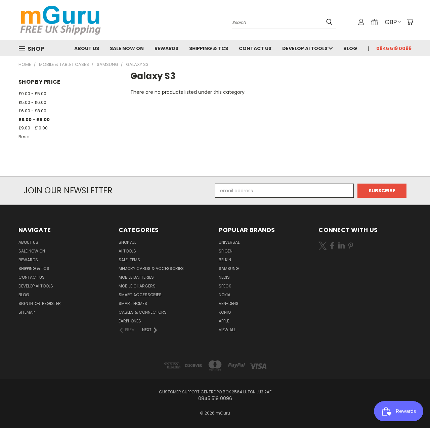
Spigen (225, 251)
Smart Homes (133, 303)
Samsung (229, 268)
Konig (225, 312)
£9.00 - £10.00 (33, 128)
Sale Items (129, 260)
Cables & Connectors (143, 312)
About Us (86, 48)
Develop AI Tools (305, 48)
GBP (391, 22)
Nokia (224, 295)
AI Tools (127, 251)
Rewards (166, 48)
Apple (224, 321)
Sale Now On (127, 48)
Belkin (225, 260)
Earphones (130, 321)
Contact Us (255, 48)
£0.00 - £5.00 (32, 93)
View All (227, 330)
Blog (350, 48)
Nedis (224, 277)
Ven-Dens (229, 303)
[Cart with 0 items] (409, 21)
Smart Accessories (140, 295)
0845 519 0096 (394, 48)
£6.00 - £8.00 (32, 111)
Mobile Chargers (137, 286)
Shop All (127, 242)
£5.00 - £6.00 (32, 102)
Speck (225, 286)
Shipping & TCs (208, 48)
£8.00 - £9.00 (34, 119)
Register (51, 303)
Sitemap (26, 312)
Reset (24, 136)
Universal (229, 242)
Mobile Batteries (136, 277)
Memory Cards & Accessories (151, 268)
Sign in (26, 303)
